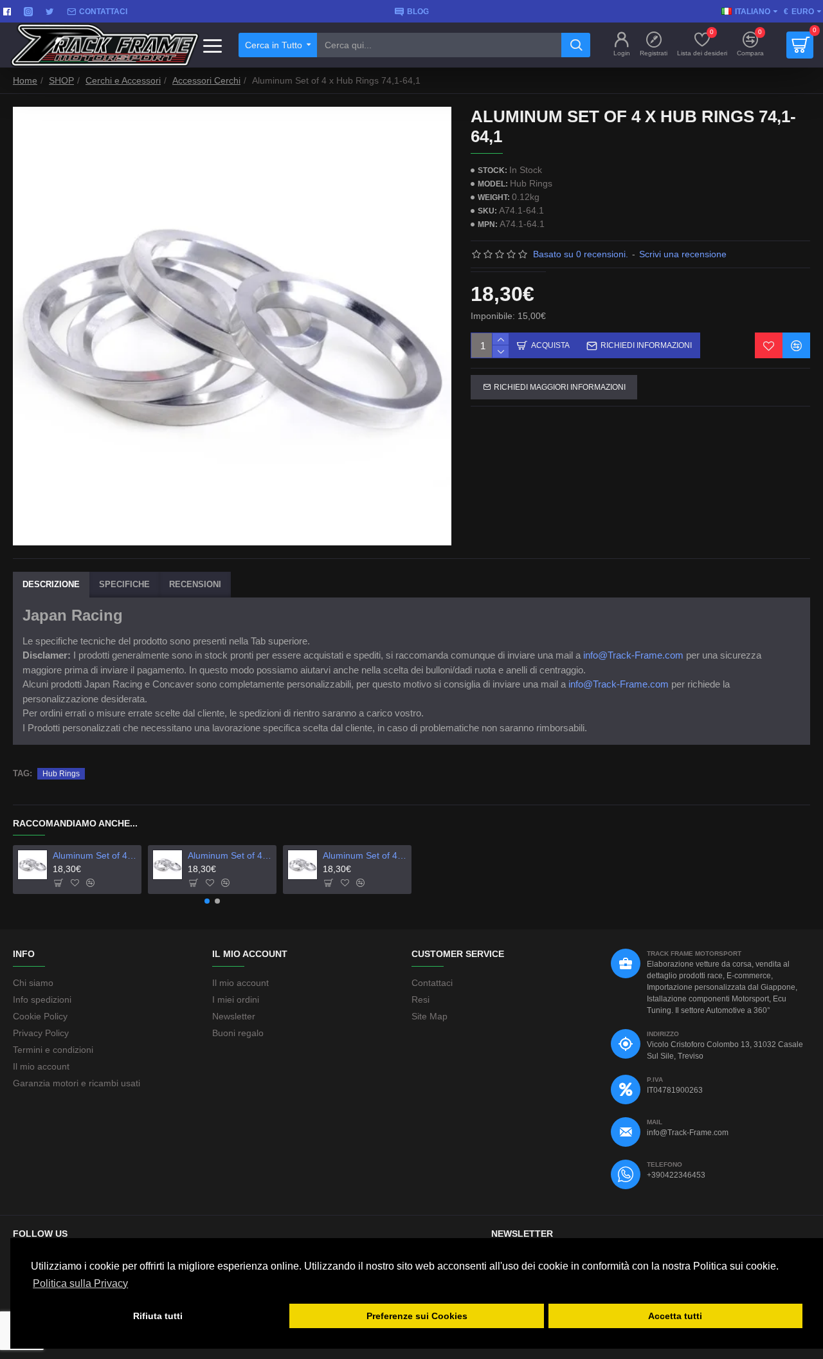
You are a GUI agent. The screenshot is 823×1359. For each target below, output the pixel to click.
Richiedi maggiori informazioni (560, 387)
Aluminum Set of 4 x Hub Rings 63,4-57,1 (365, 855)
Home (25, 80)
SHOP (61, 80)
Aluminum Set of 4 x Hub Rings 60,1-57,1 (230, 855)
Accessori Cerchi (206, 80)
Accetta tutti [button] (675, 1316)
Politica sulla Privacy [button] (80, 1283)
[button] (207, 901)
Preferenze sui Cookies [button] (416, 1316)
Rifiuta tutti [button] (158, 1316)
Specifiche (124, 584)
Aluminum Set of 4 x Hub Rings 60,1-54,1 (95, 855)
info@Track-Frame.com (633, 655)
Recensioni (195, 584)
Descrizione (51, 584)
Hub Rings (61, 773)
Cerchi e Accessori (123, 80)
